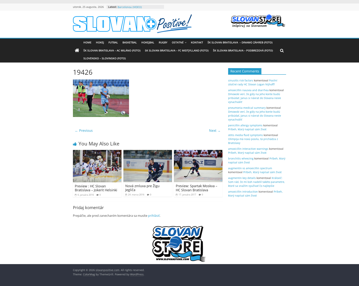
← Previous (84, 130)
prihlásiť (154, 216)
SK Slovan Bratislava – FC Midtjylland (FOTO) (176, 50)
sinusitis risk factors (240, 80)
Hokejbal (147, 42)
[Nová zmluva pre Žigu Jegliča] (147, 152)
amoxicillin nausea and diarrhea (248, 90)
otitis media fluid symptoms (245, 135)
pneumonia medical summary (247, 107)
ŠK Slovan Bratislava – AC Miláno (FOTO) (111, 50)
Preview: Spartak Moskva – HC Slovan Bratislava (196, 188)
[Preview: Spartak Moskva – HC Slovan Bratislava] (198, 152)
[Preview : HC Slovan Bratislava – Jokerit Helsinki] (97, 152)
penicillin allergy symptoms (245, 125)
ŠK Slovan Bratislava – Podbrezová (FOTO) (243, 50)
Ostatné (178, 42)
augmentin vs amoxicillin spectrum (250, 168)
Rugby (163, 42)
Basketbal (129, 42)
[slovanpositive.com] (77, 50)
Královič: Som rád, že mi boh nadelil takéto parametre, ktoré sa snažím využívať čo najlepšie (256, 182)
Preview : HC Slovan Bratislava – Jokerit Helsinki (96, 188)
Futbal (113, 42)
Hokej (100, 42)
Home (87, 42)
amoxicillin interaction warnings (248, 148)
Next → (215, 130)
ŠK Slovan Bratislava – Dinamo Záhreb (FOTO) (240, 42)
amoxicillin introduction (243, 191)
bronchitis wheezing (241, 158)
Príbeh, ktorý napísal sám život (247, 129)
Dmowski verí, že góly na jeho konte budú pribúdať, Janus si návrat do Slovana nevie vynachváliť (254, 98)
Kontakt (197, 42)
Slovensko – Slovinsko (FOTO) (104, 58)
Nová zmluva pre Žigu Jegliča (142, 188)
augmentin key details (242, 178)
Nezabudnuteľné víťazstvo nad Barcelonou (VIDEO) (137, 8)
